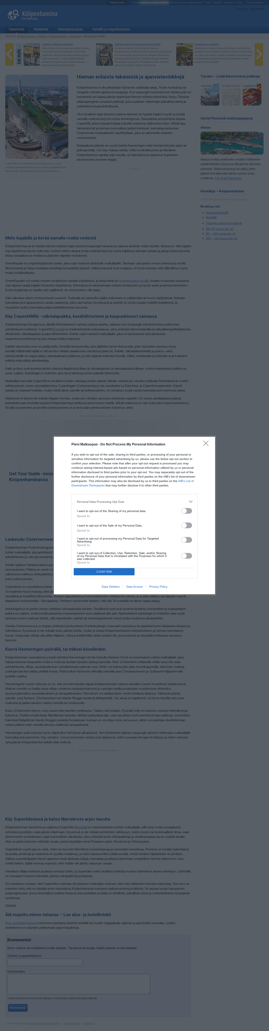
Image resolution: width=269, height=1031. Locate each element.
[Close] (207, 445)
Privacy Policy (158, 586)
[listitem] (134, 501)
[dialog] (134, 515)
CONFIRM (104, 571)
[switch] (186, 511)
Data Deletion (111, 586)
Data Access (134, 586)
